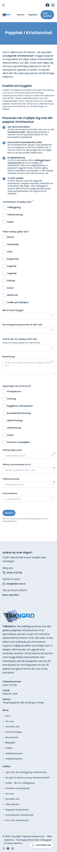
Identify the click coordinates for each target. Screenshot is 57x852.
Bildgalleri (10, 742)
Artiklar (9, 748)
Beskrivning (8, 356)
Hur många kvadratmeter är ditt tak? (22, 324)
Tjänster (21, 15)
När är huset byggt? (13, 310)
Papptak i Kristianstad (16, 809)
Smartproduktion (13, 843)
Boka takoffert (47, 14)
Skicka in (9, 513)
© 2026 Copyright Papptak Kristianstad (23, 836)
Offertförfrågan (13, 732)
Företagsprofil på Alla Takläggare (34, 839)
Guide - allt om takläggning (20, 782)
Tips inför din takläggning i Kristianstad (25, 772)
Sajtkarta (9, 839)
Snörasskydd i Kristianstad (19, 815)
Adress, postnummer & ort (16, 464)
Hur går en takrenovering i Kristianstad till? (27, 777)
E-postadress (9, 493)
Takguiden (32, 15)
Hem (7, 716)
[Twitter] (12, 848)
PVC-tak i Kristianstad (16, 820)
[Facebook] (47, 5)
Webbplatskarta (14, 753)
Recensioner (11, 737)
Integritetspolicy (14, 758)
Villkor (49, 836)
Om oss (9, 721)
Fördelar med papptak (17, 788)
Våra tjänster (12, 804)
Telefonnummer (11, 479)
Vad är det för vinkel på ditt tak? (19, 339)
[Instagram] (53, 5)
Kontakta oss (12, 726)
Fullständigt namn (12, 450)
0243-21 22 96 (9, 685)
